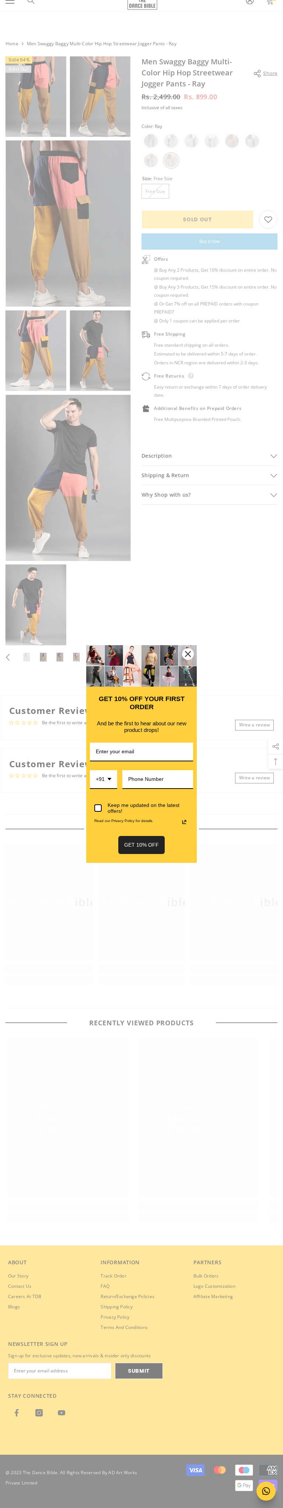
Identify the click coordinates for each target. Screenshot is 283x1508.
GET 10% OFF (141, 845)
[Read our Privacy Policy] (184, 822)
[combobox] (103, 779)
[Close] (188, 654)
